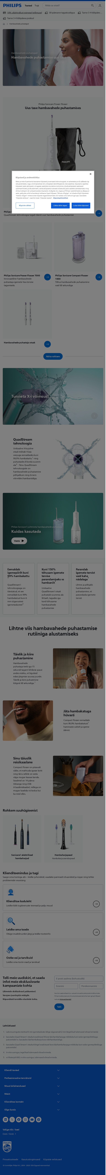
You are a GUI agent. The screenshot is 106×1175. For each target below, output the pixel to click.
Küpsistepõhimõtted (59, 198)
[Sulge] (90, 174)
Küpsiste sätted (24, 205)
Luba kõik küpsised (80, 205)
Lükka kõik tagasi (59, 205)
